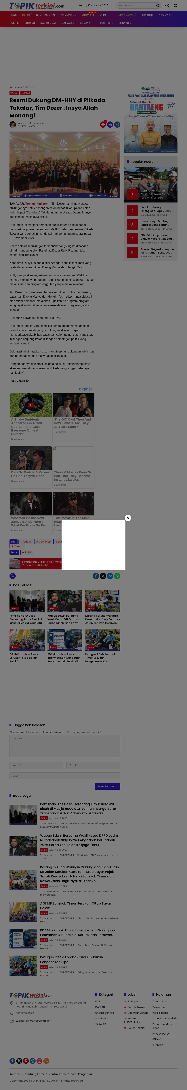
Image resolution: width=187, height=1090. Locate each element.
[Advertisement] (93, 545)
